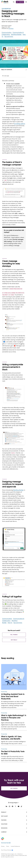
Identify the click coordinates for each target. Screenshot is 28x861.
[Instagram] (9, 806)
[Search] (13, 2)
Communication (6, 32)
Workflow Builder (16, 34)
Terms (7, 846)
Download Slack (5, 842)
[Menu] (26, 2)
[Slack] (4, 2)
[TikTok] (21, 806)
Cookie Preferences (15, 846)
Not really (14, 640)
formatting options (19, 123)
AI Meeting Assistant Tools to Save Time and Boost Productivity (12, 696)
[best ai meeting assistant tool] (14, 677)
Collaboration (6, 8)
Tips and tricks (8, 36)
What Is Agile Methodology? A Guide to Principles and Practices (13, 717)
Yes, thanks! (14, 634)
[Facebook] (12, 806)
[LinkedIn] (6, 806)
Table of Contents (6, 69)
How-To (10, 622)
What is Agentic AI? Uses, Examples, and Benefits (11, 737)
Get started (19, 2)
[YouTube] (18, 806)
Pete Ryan (11, 28)
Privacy (3, 846)
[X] (15, 806)
